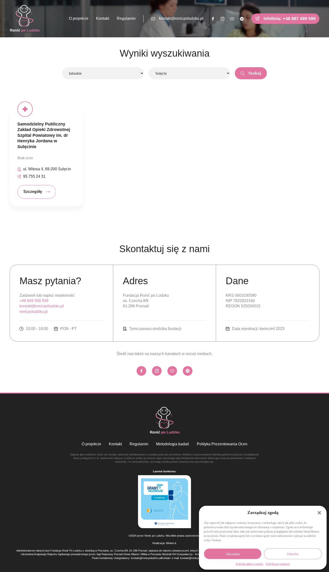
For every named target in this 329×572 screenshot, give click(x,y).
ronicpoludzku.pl (34, 311)
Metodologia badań (172, 444)
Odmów (293, 554)
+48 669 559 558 (34, 301)
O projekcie (78, 18)
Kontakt (102, 18)
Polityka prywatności (278, 563)
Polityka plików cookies (249, 563)
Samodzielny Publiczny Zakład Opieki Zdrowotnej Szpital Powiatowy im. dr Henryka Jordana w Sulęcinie (43, 135)
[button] (319, 512)
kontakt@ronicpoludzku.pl (181, 18)
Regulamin (126, 18)
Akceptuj (233, 554)
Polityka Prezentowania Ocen (222, 444)
